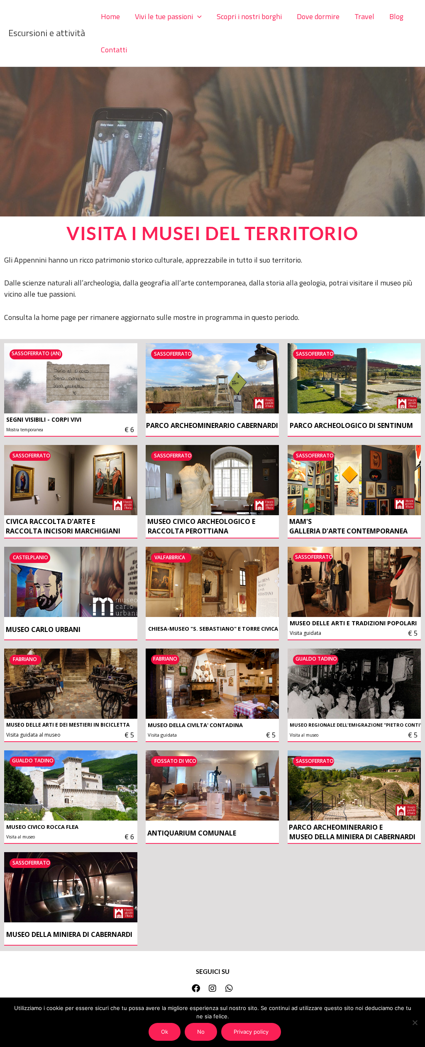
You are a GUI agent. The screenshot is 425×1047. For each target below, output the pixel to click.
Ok (164, 1031)
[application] (197, 16)
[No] (414, 1022)
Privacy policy (251, 1031)
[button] (168, 16)
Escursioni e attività (46, 33)
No (201, 1031)
